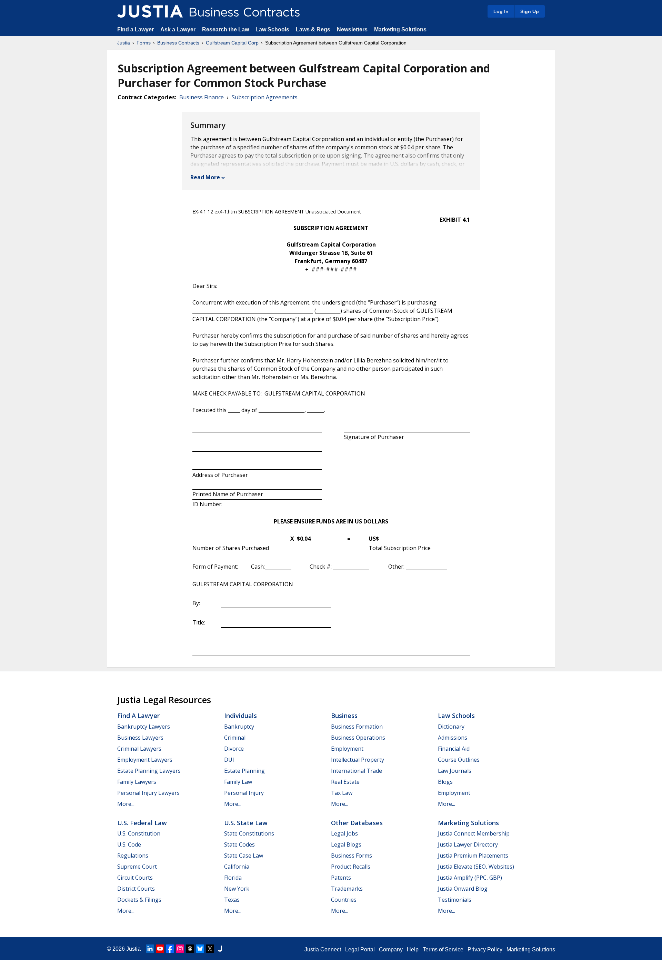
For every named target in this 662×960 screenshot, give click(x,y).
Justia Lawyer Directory (468, 844)
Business (344, 715)
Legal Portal (360, 949)
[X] (210, 948)
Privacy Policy (485, 949)
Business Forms (351, 855)
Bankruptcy (239, 726)
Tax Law (341, 793)
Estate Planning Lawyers (149, 770)
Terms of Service (443, 949)
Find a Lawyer (135, 29)
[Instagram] (180, 948)
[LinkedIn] (150, 948)
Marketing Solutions (400, 29)
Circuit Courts (135, 877)
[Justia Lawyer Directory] (220, 948)
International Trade (356, 770)
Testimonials (454, 899)
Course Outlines (459, 759)
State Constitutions (249, 833)
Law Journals (454, 770)
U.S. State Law (246, 823)
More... (125, 804)
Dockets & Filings (139, 899)
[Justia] (150, 11)
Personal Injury (244, 793)
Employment (347, 748)
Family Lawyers (136, 782)
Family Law (238, 782)
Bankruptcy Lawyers (143, 726)
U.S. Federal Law (142, 823)
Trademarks (347, 888)
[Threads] (190, 948)
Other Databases (357, 823)
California (236, 866)
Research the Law (225, 29)
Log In (501, 11)
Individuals (240, 715)
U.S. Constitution (138, 833)
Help (413, 949)
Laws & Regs (313, 29)
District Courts (136, 888)
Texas (232, 899)
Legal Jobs (344, 833)
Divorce (234, 748)
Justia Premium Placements (473, 855)
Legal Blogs (346, 844)
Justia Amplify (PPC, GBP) (470, 877)
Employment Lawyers (144, 759)
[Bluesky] (200, 948)
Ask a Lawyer (178, 29)
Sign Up (529, 11)
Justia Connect (322, 949)
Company (391, 949)
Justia (123, 43)
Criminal (234, 737)
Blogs (445, 782)
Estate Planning (244, 770)
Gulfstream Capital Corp (232, 43)
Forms (144, 43)
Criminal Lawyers (139, 748)
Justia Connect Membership (474, 833)
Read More (205, 177)
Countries (344, 899)
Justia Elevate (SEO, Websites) (476, 866)
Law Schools (272, 29)
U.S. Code (129, 844)
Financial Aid (454, 748)
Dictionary (451, 726)
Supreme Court (137, 866)
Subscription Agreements (265, 97)
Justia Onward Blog (463, 888)
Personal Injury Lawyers (148, 793)
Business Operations (358, 737)
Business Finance (201, 97)
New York (236, 888)
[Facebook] (170, 948)
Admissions (452, 737)
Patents (341, 877)
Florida (233, 877)
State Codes (239, 844)
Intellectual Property (357, 759)
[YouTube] (160, 948)
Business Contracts (178, 43)
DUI (229, 759)
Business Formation (357, 726)
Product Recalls (350, 866)
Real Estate (345, 782)
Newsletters (352, 29)
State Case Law (243, 855)
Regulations (132, 855)
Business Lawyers (140, 737)
